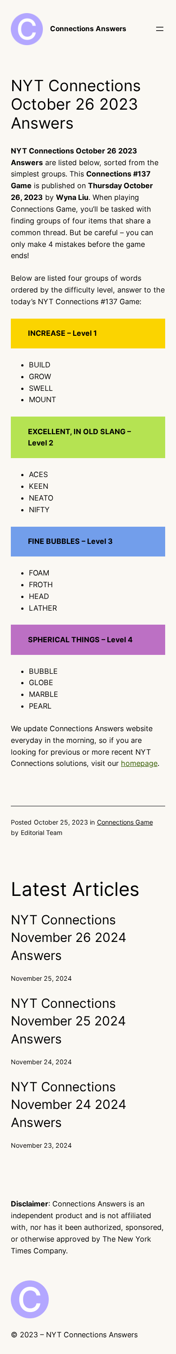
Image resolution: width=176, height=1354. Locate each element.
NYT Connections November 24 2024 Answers (68, 1104)
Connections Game (125, 822)
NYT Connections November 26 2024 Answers (68, 937)
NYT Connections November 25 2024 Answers (68, 1021)
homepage (139, 763)
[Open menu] (159, 28)
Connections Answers (88, 28)
